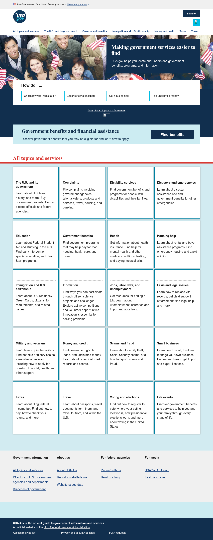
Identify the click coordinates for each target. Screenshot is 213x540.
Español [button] (191, 13)
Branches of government (29, 489)
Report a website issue (72, 477)
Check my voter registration (40, 96)
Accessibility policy (24, 533)
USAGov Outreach (157, 470)
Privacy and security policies (78, 533)
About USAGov (67, 470)
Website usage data (70, 484)
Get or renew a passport (81, 96)
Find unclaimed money (165, 96)
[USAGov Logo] (19, 16)
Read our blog (110, 477)
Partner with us (111, 470)
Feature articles (155, 477)
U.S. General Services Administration (67, 527)
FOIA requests (117, 533)
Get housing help (119, 96)
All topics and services (28, 470)
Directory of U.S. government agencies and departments (32, 479)
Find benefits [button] (172, 134)
